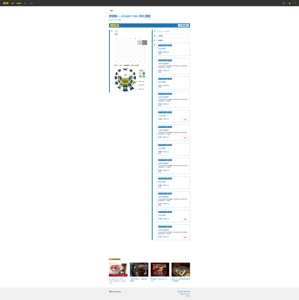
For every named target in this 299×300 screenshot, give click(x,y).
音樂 (111, 10)
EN (31, 3)
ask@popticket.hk (185, 294)
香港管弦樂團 (114, 20)
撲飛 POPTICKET (115, 292)
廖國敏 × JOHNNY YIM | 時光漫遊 (130, 16)
